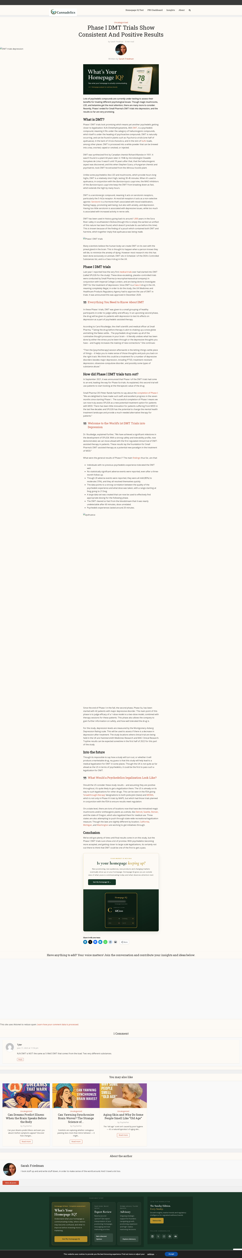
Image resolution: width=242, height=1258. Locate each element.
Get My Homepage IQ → (102, 882)
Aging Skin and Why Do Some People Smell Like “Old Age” (123, 1116)
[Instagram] (164, 1236)
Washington (103, 825)
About (182, 10)
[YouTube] (175, 1236)
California (144, 821)
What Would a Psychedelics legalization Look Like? (122, 777)
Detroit (139, 811)
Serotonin (96, 201)
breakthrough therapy (94, 795)
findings (136, 457)
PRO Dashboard (155, 10)
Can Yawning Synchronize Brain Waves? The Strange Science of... (76, 1118)
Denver (154, 811)
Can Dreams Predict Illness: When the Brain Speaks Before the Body (26, 1118)
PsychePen (27, 1126)
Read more (26, 1141)
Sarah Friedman (117, 41)
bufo (144, 141)
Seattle (146, 811)
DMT (134, 127)
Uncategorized (121, 22)
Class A (137, 285)
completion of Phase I (147, 392)
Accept (171, 1254)
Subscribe (157, 1221)
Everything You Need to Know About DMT (116, 302)
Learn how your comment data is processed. (58, 1024)
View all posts (10, 1183)
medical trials (125, 271)
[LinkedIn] (152, 1236)
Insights (170, 10)
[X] (158, 1236)
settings (150, 1254)
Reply (20, 1059)
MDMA (150, 795)
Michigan (87, 825)
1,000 (135, 218)
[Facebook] (170, 1236)
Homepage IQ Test (135, 10)
